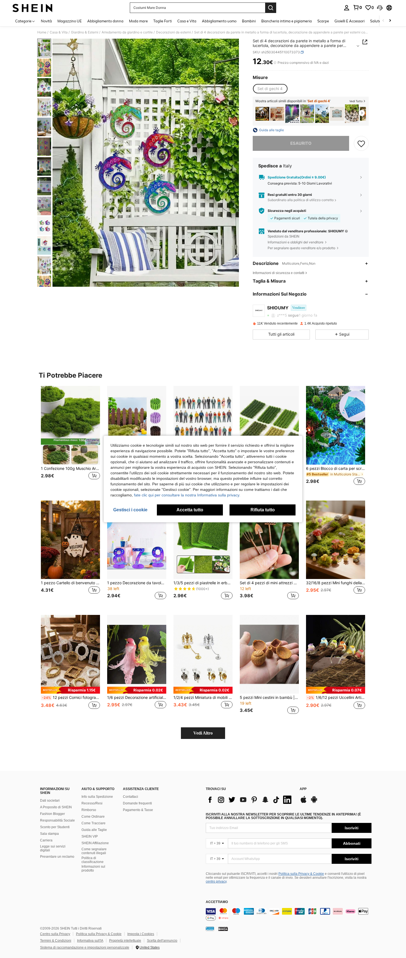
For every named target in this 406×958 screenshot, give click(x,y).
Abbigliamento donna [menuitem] (105, 21)
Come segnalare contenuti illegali (94, 851)
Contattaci (130, 797)
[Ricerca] (270, 7)
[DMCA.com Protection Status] (223, 929)
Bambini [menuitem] (249, 21)
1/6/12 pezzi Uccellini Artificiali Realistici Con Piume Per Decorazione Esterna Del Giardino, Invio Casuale (336, 697)
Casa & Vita (59, 32)
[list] (250, 800)
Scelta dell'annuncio (162, 941)
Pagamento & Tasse (138, 810)
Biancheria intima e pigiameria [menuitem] (286, 21)
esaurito (301, 143)
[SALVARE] (361, 143)
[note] (70, 690)
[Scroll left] (383, 20)
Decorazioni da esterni (173, 32)
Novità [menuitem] (46, 21)
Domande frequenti (137, 803)
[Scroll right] (390, 20)
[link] (357, 7)
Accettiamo (217, 902)
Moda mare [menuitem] (138, 21)
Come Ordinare (93, 816)
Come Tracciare (93, 823)
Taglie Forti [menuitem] (162, 21)
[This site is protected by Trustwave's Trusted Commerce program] (210, 929)
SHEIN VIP (89, 836)
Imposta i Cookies (140, 934)
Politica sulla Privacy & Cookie (301, 874)
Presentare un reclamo (57, 857)
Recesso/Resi (91, 803)
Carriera (46, 840)
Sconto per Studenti (55, 827)
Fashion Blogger (52, 814)
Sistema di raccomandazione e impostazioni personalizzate (84, 947)
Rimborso (88, 810)
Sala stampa (49, 834)
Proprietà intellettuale (125, 941)
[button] (379, 7)
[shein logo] (32, 7)
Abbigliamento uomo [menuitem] (219, 21)
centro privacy (216, 881)
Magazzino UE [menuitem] (69, 21)
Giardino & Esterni (84, 32)
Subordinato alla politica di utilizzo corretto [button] (301, 200)
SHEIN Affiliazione (95, 843)
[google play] (314, 802)
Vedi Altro (203, 733)
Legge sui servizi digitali (52, 848)
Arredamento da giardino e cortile (127, 32)
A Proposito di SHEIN (56, 807)
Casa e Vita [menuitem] (186, 21)
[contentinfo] (288, 914)
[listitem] (262, 113)
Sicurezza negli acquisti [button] (287, 211)
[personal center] (346, 7)
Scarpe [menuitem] (323, 21)
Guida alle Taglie (94, 830)
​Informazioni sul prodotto (93, 868)
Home (41, 32)
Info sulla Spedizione (97, 797)
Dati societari (50, 800)
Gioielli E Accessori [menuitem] (349, 21)
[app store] (303, 802)
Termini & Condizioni (55, 941)
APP (303, 789)
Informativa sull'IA (90, 941)
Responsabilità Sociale (57, 820)
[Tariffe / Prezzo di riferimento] (274, 63)
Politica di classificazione (92, 860)
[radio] (270, 88)
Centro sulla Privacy (55, 934)
